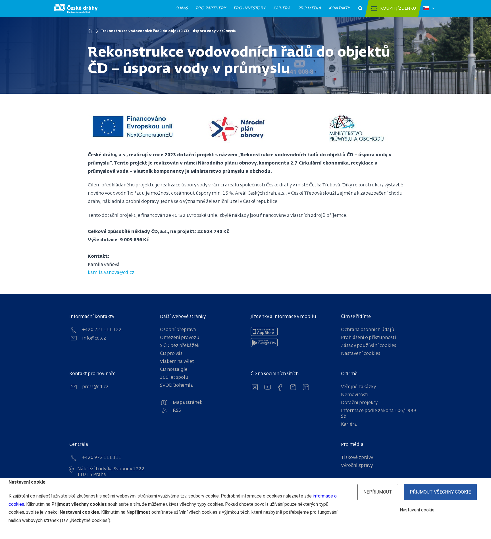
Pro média (310, 8)
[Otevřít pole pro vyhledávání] (360, 8)
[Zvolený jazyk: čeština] (428, 8)
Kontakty (339, 8)
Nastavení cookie (417, 510)
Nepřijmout (377, 492)
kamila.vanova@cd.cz (111, 272)
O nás (182, 8)
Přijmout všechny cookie (440, 492)
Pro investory (250, 8)
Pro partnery (211, 8)
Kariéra (282, 8)
